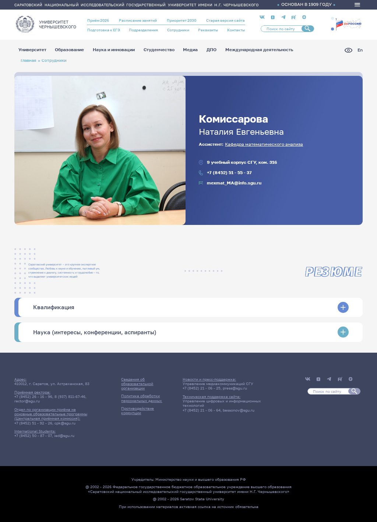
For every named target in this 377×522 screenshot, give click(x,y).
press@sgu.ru (235, 388)
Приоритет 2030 (181, 20)
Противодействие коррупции (137, 410)
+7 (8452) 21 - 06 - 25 (202, 388)
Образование (69, 50)
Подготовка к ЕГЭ (103, 30)
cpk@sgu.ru (64, 423)
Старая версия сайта (225, 20)
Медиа (190, 50)
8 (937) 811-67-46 (69, 396)
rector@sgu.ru (27, 401)
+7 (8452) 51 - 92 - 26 (33, 423)
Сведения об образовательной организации (137, 384)
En (360, 50)
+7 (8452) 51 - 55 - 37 (229, 172)
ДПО (211, 50)
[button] (332, 18)
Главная (28, 60)
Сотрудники (178, 30)
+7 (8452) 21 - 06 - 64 (202, 410)
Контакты (236, 30)
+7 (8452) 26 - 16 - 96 (33, 396)
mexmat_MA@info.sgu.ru (234, 183)
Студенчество (159, 50)
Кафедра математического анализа (264, 144)
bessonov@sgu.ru (238, 410)
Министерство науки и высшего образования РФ (200, 479)
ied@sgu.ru (64, 435)
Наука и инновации (114, 50)
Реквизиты (208, 30)
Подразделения (143, 30)
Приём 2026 (98, 20)
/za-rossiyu (348, 24)
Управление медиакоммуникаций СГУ (218, 383)
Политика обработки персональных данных (141, 398)
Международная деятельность (259, 50)
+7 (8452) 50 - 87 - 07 (33, 435)
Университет (32, 50)
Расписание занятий (138, 20)
